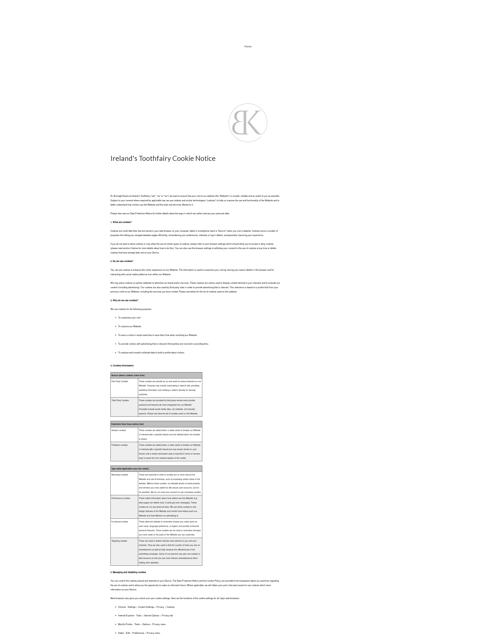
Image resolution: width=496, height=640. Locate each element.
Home (248, 46)
